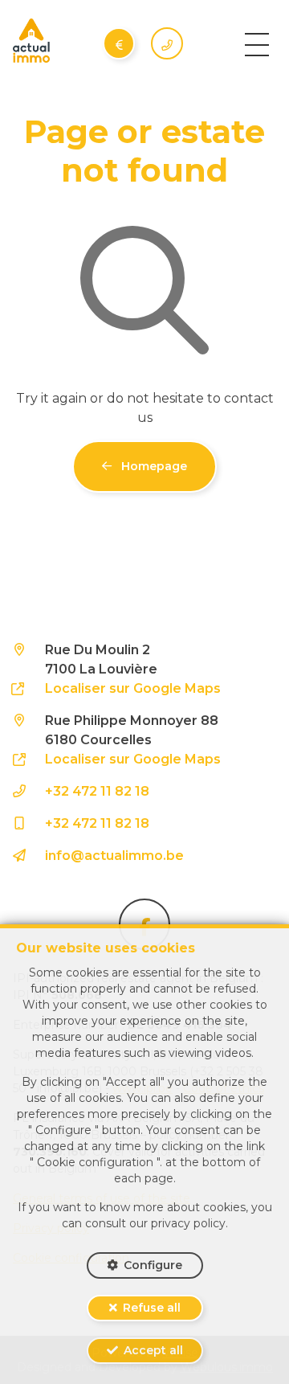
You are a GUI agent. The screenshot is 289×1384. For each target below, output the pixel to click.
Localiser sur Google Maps (133, 688)
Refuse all (152, 1307)
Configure (153, 1265)
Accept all (153, 1350)
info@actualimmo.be (114, 855)
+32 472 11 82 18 (97, 791)
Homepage (152, 466)
